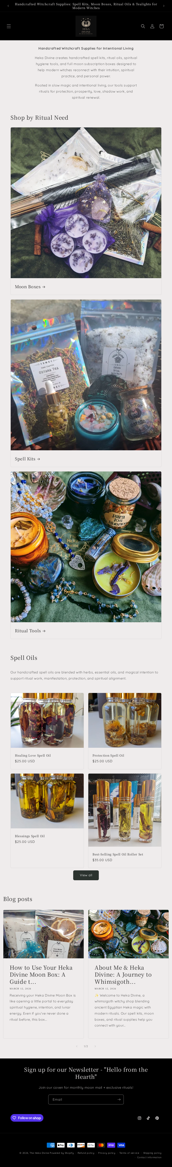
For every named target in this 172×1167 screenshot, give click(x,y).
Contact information (149, 1157)
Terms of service (129, 1152)
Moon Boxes (28, 286)
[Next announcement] (163, 5)
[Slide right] (95, 1046)
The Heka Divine (39, 1152)
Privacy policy (106, 1152)
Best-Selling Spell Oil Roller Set (118, 854)
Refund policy (86, 1152)
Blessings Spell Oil (30, 836)
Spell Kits (25, 458)
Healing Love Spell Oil (33, 755)
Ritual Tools (28, 630)
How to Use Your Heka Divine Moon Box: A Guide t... (41, 974)
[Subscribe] (119, 1099)
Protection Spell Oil (108, 755)
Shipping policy (152, 1152)
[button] (8, 26)
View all (86, 875)
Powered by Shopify (62, 1152)
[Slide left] (76, 1046)
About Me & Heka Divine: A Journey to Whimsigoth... (123, 974)
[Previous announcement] (8, 5)
